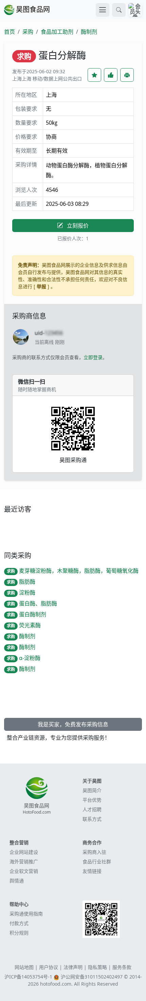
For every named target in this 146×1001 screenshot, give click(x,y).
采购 (27, 31)
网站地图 (24, 967)
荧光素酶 (24, 625)
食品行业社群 (97, 861)
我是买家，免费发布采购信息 (73, 724)
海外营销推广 (24, 861)
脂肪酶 (21, 581)
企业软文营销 (24, 871)
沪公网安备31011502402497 (92, 976)
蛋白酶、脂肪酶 (32, 603)
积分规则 (19, 932)
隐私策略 (97, 967)
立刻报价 (77, 225)
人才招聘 (92, 809)
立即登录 (93, 357)
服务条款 (121, 967)
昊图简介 (92, 790)
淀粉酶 (21, 592)
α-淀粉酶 (23, 658)
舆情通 (17, 880)
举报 (41, 286)
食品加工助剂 (57, 31)
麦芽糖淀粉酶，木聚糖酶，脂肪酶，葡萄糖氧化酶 (73, 570)
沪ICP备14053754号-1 (28, 976)
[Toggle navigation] (102, 10)
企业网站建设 (24, 852)
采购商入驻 (94, 852)
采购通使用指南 (26, 913)
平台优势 (92, 800)
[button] (119, 10)
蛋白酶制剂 (26, 614)
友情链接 (92, 871)
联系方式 (92, 819)
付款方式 (19, 923)
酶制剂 (89, 31)
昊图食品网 (32, 9)
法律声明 (73, 967)
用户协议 (48, 967)
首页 (9, 31)
